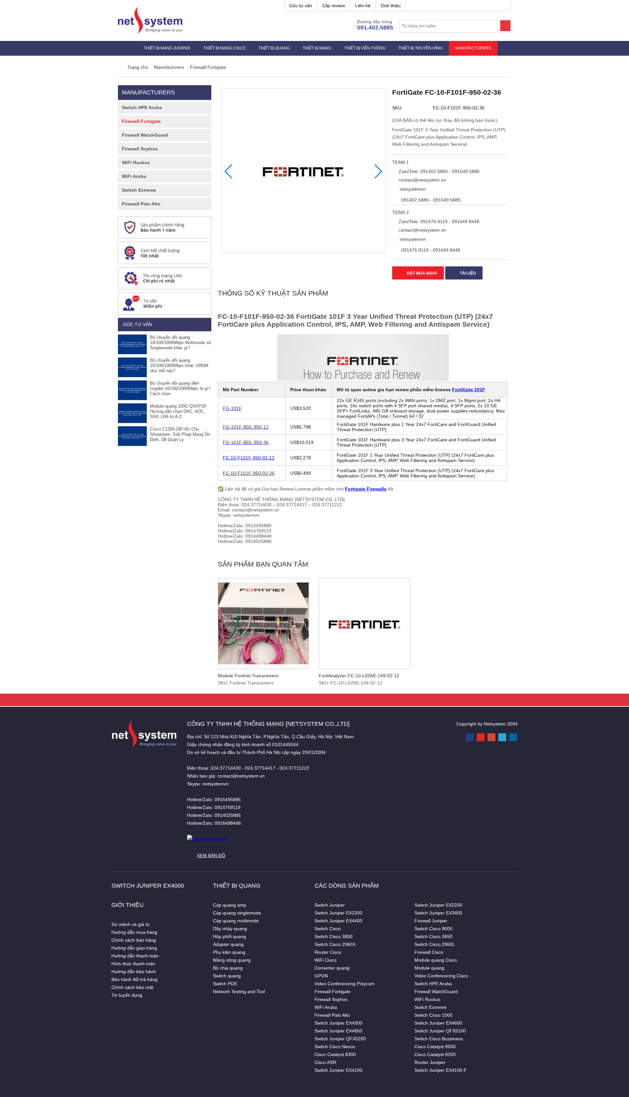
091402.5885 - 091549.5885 (430, 199)
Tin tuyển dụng (126, 995)
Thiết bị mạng (317, 48)
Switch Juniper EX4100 (338, 1070)
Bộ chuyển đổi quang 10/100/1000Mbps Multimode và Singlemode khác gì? (180, 342)
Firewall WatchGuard (145, 135)
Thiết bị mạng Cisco (224, 48)
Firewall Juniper (430, 920)
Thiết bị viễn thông (364, 48)
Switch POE (225, 983)
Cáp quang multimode (236, 920)
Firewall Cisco (428, 952)
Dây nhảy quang (230, 928)
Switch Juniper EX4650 (338, 1030)
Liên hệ (363, 5)
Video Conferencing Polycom (344, 983)
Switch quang (227, 975)
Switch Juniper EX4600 (438, 1023)
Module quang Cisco (435, 960)
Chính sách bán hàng (133, 940)
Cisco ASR (325, 1062)
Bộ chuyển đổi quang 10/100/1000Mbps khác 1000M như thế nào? (179, 365)
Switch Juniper (329, 905)
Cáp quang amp (229, 905)
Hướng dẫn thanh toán (135, 955)
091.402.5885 (375, 27)
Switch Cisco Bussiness (438, 1038)
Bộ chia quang (228, 968)
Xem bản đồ (211, 855)
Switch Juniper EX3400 (438, 912)
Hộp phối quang (229, 936)
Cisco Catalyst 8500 (435, 1046)
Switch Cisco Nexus (334, 1046)
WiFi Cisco (325, 960)
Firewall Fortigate (141, 121)
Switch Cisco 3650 (433, 936)
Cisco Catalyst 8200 (435, 1054)
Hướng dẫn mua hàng (134, 932)
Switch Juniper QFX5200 (340, 1038)
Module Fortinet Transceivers (248, 675)
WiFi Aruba (134, 176)
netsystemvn (412, 189)
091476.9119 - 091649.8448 (430, 250)
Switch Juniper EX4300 (338, 1023)
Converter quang (332, 968)
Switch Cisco (327, 928)
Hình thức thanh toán (133, 963)
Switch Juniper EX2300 (338, 912)
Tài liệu (467, 273)
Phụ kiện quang (229, 952)
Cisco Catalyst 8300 (335, 1054)
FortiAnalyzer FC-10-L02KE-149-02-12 (359, 675)
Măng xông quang (232, 960)
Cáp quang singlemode (237, 912)
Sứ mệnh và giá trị (130, 924)
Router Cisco (327, 952)
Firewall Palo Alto (141, 203)
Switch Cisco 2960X (334, 944)
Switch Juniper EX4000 (147, 885)
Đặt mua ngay (421, 273)
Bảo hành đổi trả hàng (134, 979)
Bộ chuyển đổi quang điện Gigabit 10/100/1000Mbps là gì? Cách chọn (180, 388)
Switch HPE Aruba (142, 107)
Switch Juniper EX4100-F (440, 1070)
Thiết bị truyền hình (420, 48)
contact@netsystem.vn (421, 180)
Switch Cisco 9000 (433, 928)
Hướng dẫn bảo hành (133, 971)
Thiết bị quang (274, 48)
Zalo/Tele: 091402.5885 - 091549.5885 (438, 171)
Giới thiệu (391, 5)
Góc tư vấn (300, 5)
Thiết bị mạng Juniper (167, 48)
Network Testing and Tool (239, 991)
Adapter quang (228, 944)
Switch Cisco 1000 (433, 1015)
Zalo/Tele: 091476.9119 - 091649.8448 (438, 221)
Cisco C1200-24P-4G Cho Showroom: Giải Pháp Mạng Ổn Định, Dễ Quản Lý (180, 434)
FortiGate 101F (468, 389)
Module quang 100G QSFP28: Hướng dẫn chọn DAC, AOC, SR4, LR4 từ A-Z (178, 411)
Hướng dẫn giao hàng (134, 948)
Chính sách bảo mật (132, 987)
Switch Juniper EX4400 (338, 920)
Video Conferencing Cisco (441, 975)
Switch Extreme (139, 190)
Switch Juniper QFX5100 (440, 1030)
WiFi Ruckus (136, 162)
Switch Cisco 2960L (434, 944)
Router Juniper (429, 1062)
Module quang (429, 968)
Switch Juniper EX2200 (438, 905)
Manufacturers (473, 48)
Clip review (333, 5)
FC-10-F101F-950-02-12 (249, 457)
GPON (321, 975)
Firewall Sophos (140, 148)
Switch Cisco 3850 (333, 936)
